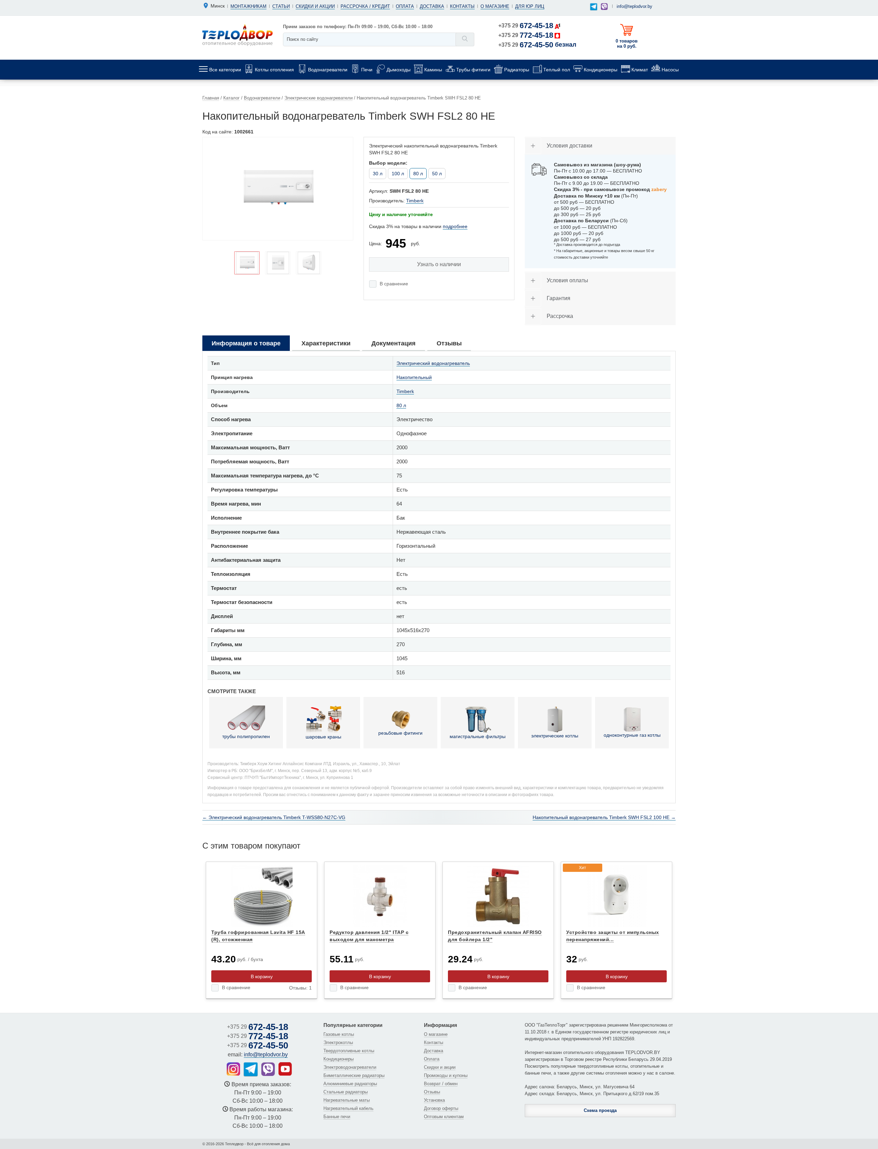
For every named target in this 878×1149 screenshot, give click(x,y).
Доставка (432, 6)
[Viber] (604, 6)
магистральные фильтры (478, 736)
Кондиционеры (338, 1059)
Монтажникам (248, 6)
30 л (377, 173)
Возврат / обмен (441, 1083)
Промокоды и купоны (445, 1075)
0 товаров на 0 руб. (626, 43)
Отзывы (432, 1091)
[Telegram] (593, 7)
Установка (434, 1100)
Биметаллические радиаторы (353, 1075)
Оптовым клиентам (444, 1116)
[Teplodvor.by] (237, 34)
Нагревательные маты (346, 1100)
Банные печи (336, 1116)
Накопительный (414, 377)
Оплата (405, 6)
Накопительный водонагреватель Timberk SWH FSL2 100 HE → (604, 817)
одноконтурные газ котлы (632, 735)
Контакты (462, 6)
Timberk (415, 200)
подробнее (455, 226)
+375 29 (525, 25)
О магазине (494, 6)
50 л (437, 173)
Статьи (281, 6)
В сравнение (394, 283)
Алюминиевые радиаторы (350, 1083)
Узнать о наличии (439, 264)
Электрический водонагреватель (433, 363)
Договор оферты (441, 1108)
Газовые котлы (338, 1034)
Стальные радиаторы (345, 1091)
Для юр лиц (529, 6)
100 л (398, 173)
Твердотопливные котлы (348, 1050)
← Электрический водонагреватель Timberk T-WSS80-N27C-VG (273, 817)
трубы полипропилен (246, 736)
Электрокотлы (338, 1042)
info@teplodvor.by (634, 6)
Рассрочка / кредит (365, 6)
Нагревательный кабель (348, 1108)
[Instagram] (233, 1069)
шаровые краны (323, 736)
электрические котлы (554, 735)
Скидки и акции (315, 6)
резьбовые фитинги (400, 733)
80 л (401, 405)
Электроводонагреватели (349, 1067)
